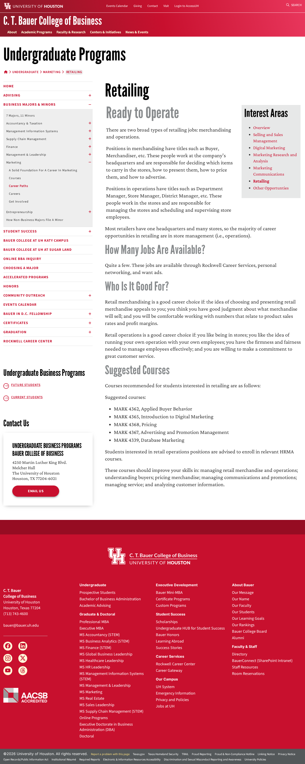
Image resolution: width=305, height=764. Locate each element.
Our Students (243, 612)
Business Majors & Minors (29, 104)
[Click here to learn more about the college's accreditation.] (25, 695)
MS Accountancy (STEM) (99, 635)
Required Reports (89, 760)
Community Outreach (24, 295)
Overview (261, 127)
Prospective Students (97, 592)
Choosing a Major (21, 268)
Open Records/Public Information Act (25, 760)
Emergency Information (175, 693)
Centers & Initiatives (105, 32)
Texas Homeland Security (163, 754)
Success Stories (169, 648)
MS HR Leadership (94, 667)
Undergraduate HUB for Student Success (190, 628)
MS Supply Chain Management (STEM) (111, 711)
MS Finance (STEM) (95, 648)
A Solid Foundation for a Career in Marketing (43, 170)
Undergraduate (25, 72)
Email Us (36, 491)
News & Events (136, 32)
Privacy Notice (286, 754)
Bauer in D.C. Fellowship (27, 313)
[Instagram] (7, 658)
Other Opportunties (271, 187)
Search (296, 5)
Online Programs (93, 718)
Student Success (20, 231)
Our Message (243, 592)
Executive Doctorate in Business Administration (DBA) (106, 727)
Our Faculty (241, 605)
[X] (22, 658)
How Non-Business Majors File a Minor (35, 220)
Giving (138, 6)
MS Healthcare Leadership (101, 661)
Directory (239, 654)
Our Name (240, 599)
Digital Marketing (269, 147)
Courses (15, 178)
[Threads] (22, 670)
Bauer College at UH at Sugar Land (37, 249)
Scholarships (167, 622)
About (12, 32)
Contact (152, 6)
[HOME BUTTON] (6, 72)
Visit (166, 6)
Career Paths (18, 186)
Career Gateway (169, 670)
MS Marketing (90, 692)
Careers (14, 194)
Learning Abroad (170, 641)
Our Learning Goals (248, 618)
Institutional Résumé (64, 760)
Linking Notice (266, 754)
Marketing (52, 72)
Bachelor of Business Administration (110, 599)
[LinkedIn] (22, 646)
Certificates (15, 322)
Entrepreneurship (19, 212)
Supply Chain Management (26, 139)
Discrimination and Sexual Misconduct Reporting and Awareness (202, 760)
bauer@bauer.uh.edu (21, 625)
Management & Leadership (26, 155)
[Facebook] (7, 646)
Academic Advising (95, 605)
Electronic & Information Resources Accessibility (132, 760)
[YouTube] (7, 670)
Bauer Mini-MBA (169, 592)
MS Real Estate (91, 698)
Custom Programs (171, 605)
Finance (12, 147)
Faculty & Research (71, 32)
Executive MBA (91, 628)
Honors (11, 286)
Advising (11, 95)
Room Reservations (248, 673)
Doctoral (86, 736)
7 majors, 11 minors (20, 115)
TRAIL (185, 754)
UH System (165, 687)
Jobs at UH (165, 706)
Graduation (15, 332)
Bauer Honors (167, 635)
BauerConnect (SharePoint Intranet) (262, 661)
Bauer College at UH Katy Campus (36, 240)
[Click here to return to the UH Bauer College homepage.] (152, 556)
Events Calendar (117, 6)
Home (8, 86)
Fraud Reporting (201, 754)
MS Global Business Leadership (105, 654)
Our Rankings (243, 625)
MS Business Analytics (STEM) (104, 641)
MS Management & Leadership (105, 685)
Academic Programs (36, 32)
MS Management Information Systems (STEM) (111, 676)
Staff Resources (245, 667)
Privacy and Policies (172, 700)
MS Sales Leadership (96, 705)
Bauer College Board (249, 631)
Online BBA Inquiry (22, 258)
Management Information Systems (32, 131)
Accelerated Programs (25, 277)
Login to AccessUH (186, 6)
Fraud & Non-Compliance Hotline (234, 754)
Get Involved (19, 201)
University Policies (255, 760)
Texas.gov (139, 754)
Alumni (238, 638)
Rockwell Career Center (27, 341)
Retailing (261, 180)
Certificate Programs (173, 599)
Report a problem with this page (110, 754)
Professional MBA (94, 622)
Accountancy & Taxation (24, 123)
